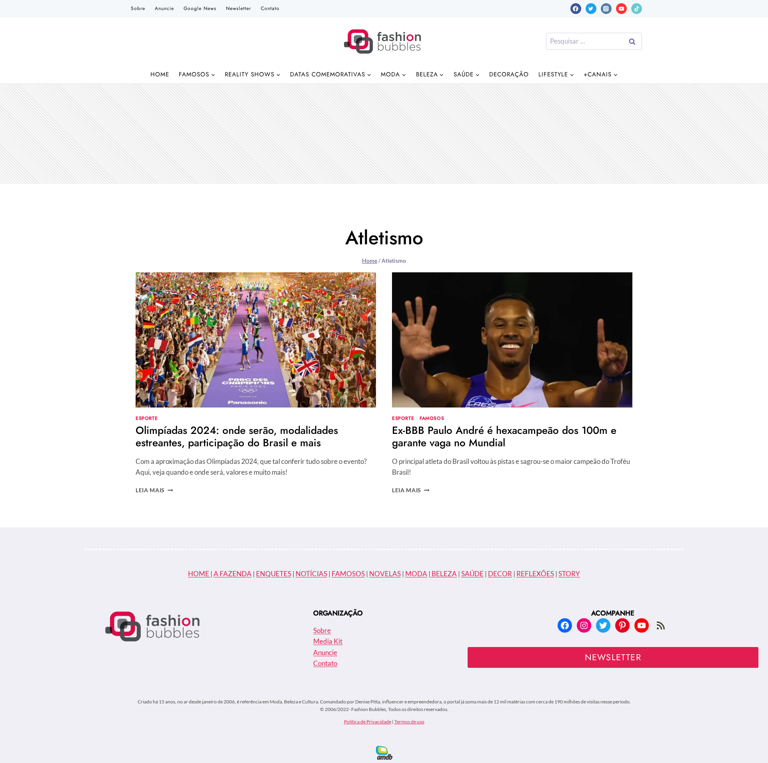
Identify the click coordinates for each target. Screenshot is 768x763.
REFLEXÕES (535, 573)
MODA (416, 573)
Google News (200, 8)
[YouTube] (621, 8)
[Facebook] (575, 8)
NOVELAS (385, 573)
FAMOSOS (348, 573)
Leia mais (154, 490)
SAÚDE (472, 573)
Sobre (138, 8)
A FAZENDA (233, 573)
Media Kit (327, 641)
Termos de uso (409, 722)
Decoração (509, 74)
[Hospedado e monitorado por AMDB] (384, 753)
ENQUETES (273, 573)
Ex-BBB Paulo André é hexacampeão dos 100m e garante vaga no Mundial (504, 436)
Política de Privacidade (367, 722)
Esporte (147, 418)
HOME (199, 573)
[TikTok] (636, 8)
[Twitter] (591, 8)
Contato (270, 8)
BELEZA (443, 573)
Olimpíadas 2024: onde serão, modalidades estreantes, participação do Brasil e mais (237, 436)
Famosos (432, 418)
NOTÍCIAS (311, 573)
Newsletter (238, 8)
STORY (569, 573)
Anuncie (164, 8)
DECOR (500, 573)
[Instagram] (606, 8)
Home (159, 74)
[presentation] (256, 339)
